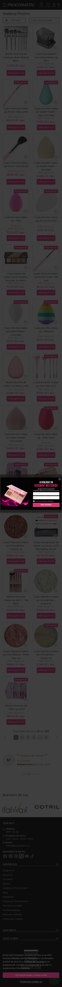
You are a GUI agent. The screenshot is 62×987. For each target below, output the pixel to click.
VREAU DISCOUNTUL (46, 505)
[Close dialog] (60, 479)
